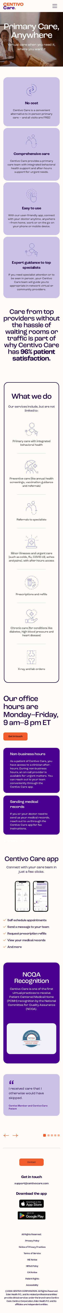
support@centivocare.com (31, 1183)
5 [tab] (59, 1135)
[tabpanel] (31, 1102)
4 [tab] (55, 1135)
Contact (31, 1162)
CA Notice (32, 1272)
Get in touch (31, 1177)
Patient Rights (32, 1279)
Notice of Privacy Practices (32, 1247)
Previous (6, 1135)
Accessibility (32, 1285)
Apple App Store (31, 1204)
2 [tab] (49, 1135)
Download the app (31, 1194)
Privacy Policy (32, 1241)
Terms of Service (32, 1253)
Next (15, 1135)
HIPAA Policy (32, 1266)
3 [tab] (52, 1135)
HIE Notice (32, 1260)
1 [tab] (44, 1135)
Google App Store (32, 1215)
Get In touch (15, 736)
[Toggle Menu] (55, 6)
